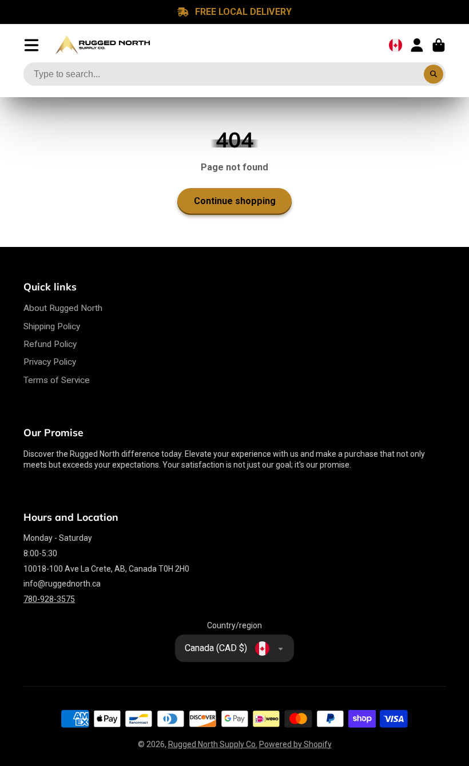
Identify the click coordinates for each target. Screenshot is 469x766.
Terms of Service (56, 380)
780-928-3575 (49, 599)
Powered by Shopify (295, 744)
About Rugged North (62, 308)
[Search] (433, 74)
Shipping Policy (51, 326)
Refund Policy (50, 344)
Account (417, 45)
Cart (439, 45)
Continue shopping (235, 201)
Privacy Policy (49, 362)
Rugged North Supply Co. (212, 744)
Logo (102, 45)
